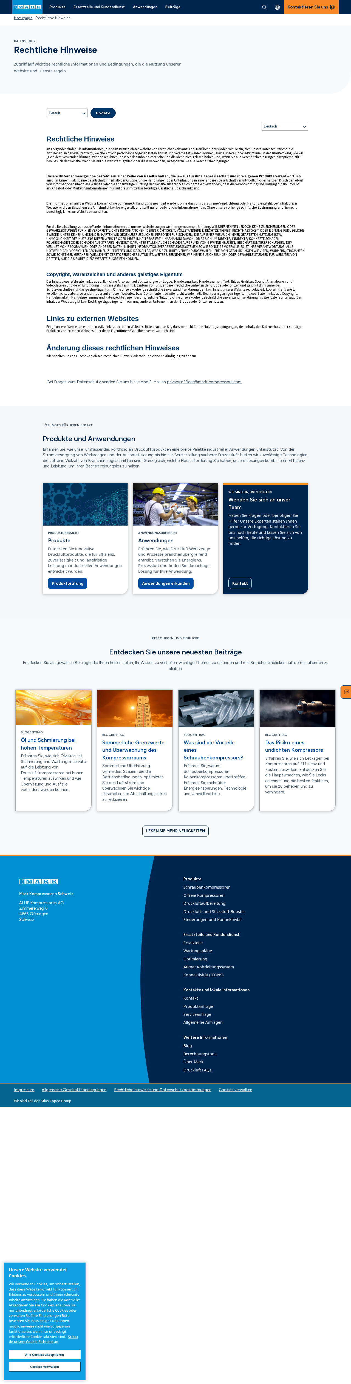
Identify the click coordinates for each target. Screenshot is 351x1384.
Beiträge (172, 7)
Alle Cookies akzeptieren (44, 1354)
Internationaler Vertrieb (277, 7)
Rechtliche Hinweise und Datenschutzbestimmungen (162, 1089)
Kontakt (240, 583)
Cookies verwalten (235, 1090)
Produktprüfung (67, 583)
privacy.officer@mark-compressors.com (204, 381)
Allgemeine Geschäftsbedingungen (74, 1089)
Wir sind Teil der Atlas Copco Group (42, 1100)
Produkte (58, 7)
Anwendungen (145, 7)
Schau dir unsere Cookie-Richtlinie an (43, 1339)
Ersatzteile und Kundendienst (99, 7)
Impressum (24, 1089)
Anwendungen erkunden (166, 583)
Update (103, 112)
